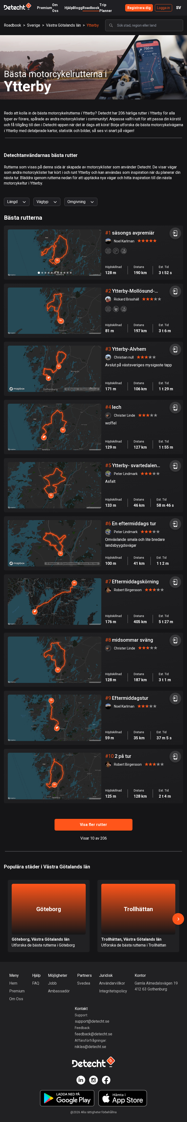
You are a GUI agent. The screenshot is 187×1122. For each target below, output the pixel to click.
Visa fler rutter (93, 824)
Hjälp (69, 8)
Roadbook (91, 8)
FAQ (35, 983)
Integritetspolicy (113, 991)
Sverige (33, 25)
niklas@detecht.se (90, 1046)
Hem (13, 983)
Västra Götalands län (63, 25)
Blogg (78, 8)
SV (178, 7)
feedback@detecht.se (93, 1034)
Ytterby (93, 25)
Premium (44, 8)
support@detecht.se (92, 1021)
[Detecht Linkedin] (80, 1081)
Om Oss (16, 999)
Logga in (163, 8)
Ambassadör (59, 991)
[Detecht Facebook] (106, 1081)
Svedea (83, 983)
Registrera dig (139, 8)
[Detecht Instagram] (93, 1081)
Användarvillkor (112, 983)
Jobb (52, 983)
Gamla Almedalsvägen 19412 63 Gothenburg (156, 986)
